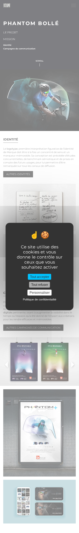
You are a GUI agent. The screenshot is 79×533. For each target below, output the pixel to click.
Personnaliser (40, 292)
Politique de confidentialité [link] (39, 299)
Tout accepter (39, 276)
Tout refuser (39, 284)
